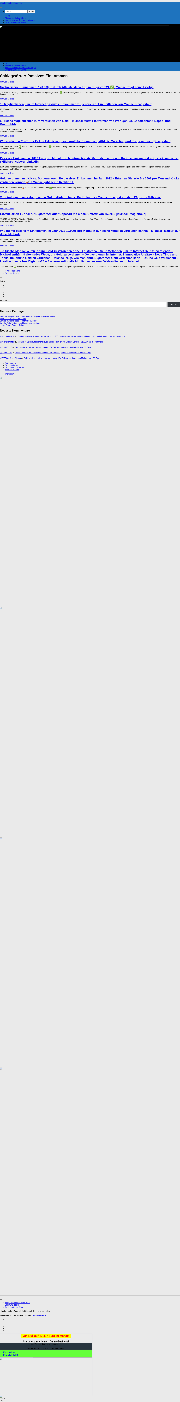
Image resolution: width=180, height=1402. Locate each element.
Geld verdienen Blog (14, 1307)
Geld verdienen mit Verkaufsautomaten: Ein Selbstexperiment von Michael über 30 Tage (53, 347)
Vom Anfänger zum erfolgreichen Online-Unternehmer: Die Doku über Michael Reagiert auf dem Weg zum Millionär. (80, 197)
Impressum (9, 374)
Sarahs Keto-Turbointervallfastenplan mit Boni (20, 323)
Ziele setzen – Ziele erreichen (13, 319)
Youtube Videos (7, 82)
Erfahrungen (10, 363)
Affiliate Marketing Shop (15, 18)
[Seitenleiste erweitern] (1, 277)
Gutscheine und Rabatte (15, 22)
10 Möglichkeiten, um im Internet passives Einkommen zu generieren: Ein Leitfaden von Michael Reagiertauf (75, 104)
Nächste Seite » (12, 273)
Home (7, 16)
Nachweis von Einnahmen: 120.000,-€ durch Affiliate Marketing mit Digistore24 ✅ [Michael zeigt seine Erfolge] (77, 87)
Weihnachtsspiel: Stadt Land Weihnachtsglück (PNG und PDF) (27, 316)
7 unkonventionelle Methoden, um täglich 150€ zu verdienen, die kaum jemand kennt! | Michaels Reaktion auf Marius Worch (71, 336)
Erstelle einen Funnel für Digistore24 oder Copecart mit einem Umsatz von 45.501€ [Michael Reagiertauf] (73, 214)
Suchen (3, 301)
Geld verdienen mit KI (14, 367)
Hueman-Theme (39, 1315)
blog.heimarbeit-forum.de (11, 3)
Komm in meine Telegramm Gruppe (20, 20)
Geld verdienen (11, 365)
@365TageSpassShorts (10, 358)
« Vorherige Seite (12, 271)
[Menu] (1, 7)
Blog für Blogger (12, 1305)
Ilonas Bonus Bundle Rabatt (12, 325)
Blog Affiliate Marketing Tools (17, 1303)
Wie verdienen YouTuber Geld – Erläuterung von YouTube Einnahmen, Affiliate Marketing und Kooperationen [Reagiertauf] (85, 141)
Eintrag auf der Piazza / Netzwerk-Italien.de (18, 321)
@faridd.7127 (6, 347)
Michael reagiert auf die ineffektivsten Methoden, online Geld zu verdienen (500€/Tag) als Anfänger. (60, 342)
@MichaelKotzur (7, 336)
